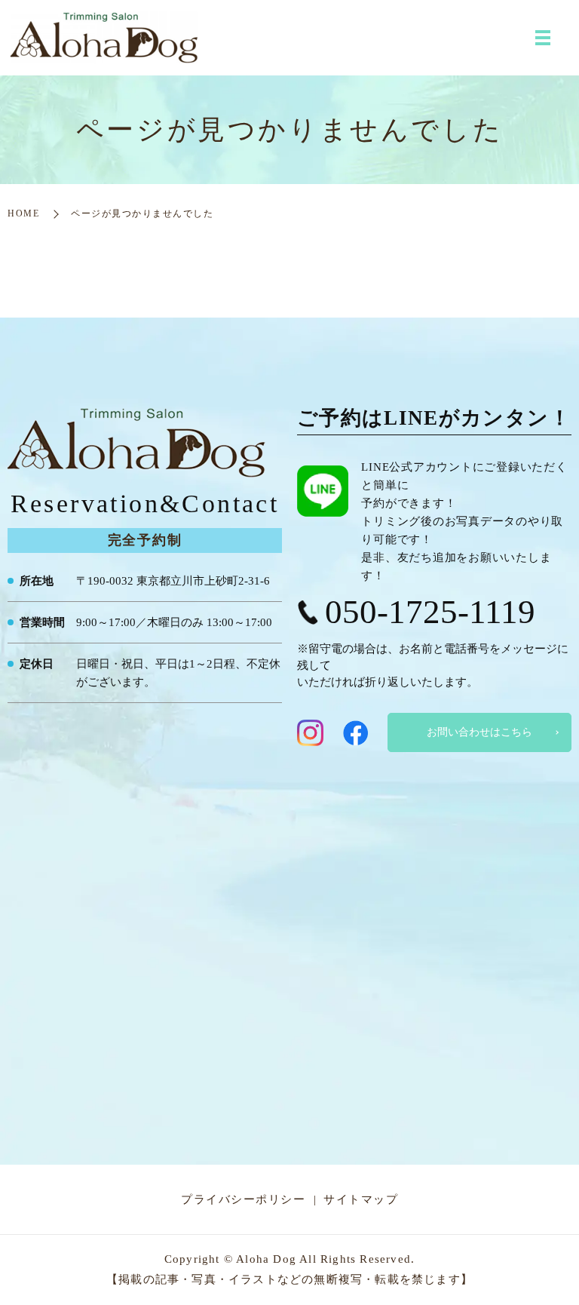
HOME (23, 213)
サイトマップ (360, 1199)
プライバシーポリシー (243, 1199)
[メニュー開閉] (542, 37)
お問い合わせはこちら (479, 732)
